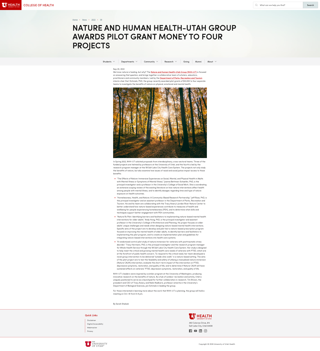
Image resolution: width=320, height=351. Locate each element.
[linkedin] (200, 330)
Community (149, 61)
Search (310, 5)
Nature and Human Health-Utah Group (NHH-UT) (174, 72)
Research (169, 61)
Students (107, 61)
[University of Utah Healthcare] (212, 316)
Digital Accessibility (95, 324)
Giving (186, 61)
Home (75, 19)
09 (101, 19)
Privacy (90, 331)
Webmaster (92, 327)
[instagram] (205, 330)
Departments (127, 61)
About (210, 61)
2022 (94, 19)
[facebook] (190, 330)
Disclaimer (91, 320)
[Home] (11, 5)
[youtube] (195, 330)
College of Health (39, 5)
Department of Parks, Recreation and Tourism (181, 78)
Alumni (198, 61)
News (84, 19)
